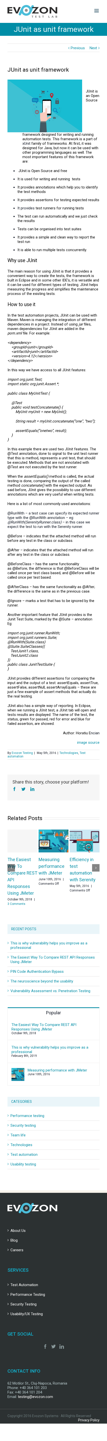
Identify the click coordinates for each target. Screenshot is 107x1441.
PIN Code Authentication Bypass (37, 971)
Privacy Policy (89, 1420)
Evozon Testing (22, 753)
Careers (16, 1250)
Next (93, 48)
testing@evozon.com (35, 1397)
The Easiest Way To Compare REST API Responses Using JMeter (43, 1027)
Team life (18, 1135)
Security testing (23, 1125)
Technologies (68, 753)
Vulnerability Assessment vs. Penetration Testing (50, 991)
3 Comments (16, 904)
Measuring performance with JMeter (51, 866)
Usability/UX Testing (26, 1314)
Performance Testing (27, 1294)
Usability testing (23, 1164)
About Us (18, 1230)
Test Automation (24, 1285)
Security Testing (23, 1304)
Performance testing (27, 1116)
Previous (78, 48)
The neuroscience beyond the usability (41, 981)
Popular (53, 1012)
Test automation (24, 1154)
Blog (14, 1240)
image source (88, 742)
